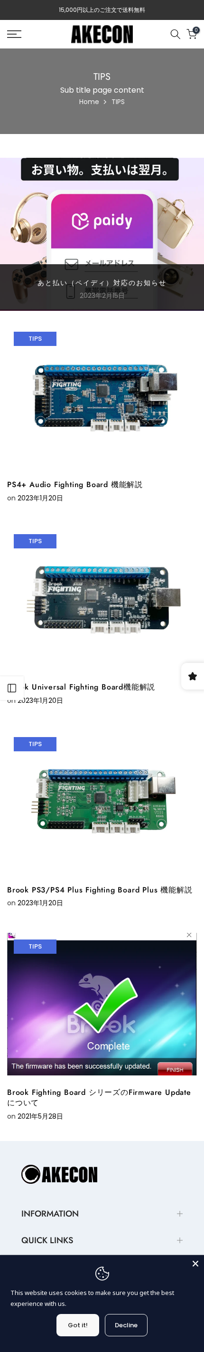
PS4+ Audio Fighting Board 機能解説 (75, 484)
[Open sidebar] (12, 688)
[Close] (195, 1263)
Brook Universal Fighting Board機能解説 (81, 686)
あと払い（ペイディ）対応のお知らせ (102, 283)
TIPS (35, 338)
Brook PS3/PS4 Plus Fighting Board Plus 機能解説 (99, 889)
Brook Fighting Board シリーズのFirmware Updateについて (99, 1097)
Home (89, 101)
